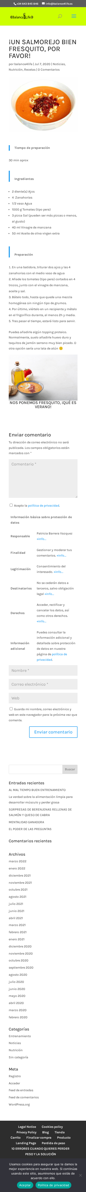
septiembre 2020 (21, 968)
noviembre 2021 (20, 883)
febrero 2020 (18, 1017)
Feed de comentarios (24, 1097)
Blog (45, 1132)
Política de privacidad (53, 1185)
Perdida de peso (53, 1143)
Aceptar (25, 1185)
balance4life (23, 64)
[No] (80, 1175)
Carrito (16, 1138)
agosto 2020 (18, 975)
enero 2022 (17, 868)
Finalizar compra (38, 1138)
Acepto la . (37, 506)
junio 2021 (16, 911)
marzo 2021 (17, 925)
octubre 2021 (18, 890)
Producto (64, 1138)
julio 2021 (16, 904)
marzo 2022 (17, 861)
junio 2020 (17, 989)
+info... (41, 539)
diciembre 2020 (20, 946)
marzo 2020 (18, 1010)
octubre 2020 (18, 960)
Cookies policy (52, 1127)
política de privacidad (43, 506)
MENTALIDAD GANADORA (26, 822)
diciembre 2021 (20, 875)
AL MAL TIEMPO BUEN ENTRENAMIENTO (37, 790)
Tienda (60, 1132)
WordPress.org (19, 1104)
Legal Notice (27, 1127)
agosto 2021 (17, 897)
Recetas (30, 70)
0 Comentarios (49, 70)
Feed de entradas (21, 1090)
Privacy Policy (26, 1132)
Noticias (59, 64)
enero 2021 (17, 939)
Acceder (14, 1083)
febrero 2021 (18, 932)
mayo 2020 (17, 996)
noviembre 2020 (21, 953)
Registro (15, 1076)
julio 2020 (16, 982)
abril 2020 (16, 1003)
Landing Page (26, 1143)
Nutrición (16, 70)
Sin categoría (18, 1057)
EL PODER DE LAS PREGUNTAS (30, 829)
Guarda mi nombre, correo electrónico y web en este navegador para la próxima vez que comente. (43, 714)
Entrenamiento (20, 1036)
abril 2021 (16, 918)
